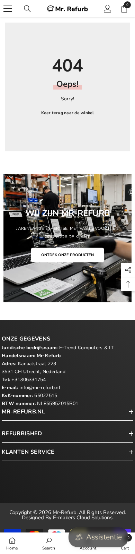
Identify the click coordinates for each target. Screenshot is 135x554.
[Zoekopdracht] (27, 9)
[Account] (107, 8)
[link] (49, 543)
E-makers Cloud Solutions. (83, 517)
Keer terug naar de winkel (67, 113)
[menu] (7, 9)
